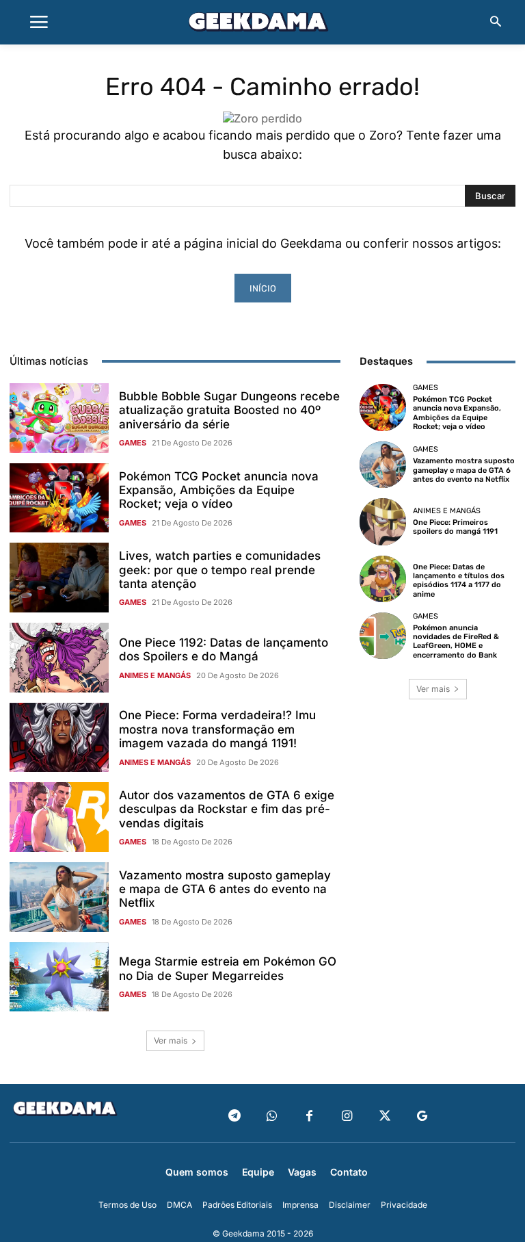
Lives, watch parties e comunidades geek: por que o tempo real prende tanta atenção (220, 570)
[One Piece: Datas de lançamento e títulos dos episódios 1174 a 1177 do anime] (383, 579)
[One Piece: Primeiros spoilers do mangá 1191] (383, 521)
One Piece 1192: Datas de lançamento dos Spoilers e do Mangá (223, 649)
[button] (495, 22)
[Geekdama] (262, 24)
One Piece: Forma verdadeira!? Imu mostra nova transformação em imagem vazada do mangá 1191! (217, 729)
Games (132, 443)
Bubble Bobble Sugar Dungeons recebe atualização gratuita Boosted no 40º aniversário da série (229, 410)
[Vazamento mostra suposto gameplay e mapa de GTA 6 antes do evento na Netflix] (59, 897)
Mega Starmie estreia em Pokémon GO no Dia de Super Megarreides (227, 968)
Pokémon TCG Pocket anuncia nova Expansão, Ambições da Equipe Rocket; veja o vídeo (219, 490)
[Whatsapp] (271, 1116)
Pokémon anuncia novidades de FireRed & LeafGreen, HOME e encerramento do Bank (456, 641)
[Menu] (39, 22)
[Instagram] (347, 1116)
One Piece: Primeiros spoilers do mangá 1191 (455, 527)
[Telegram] (234, 1116)
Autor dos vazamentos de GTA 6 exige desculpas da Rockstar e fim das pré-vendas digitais (226, 809)
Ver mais (170, 1040)
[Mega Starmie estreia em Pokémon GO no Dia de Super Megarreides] (59, 977)
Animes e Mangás (155, 676)
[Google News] (422, 1116)
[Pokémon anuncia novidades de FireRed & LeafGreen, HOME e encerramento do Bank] (383, 635)
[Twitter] (384, 1116)
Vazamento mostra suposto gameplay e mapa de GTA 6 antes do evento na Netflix (225, 889)
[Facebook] (309, 1116)
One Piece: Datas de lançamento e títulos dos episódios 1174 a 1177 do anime (458, 580)
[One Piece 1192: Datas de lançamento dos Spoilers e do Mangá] (59, 658)
